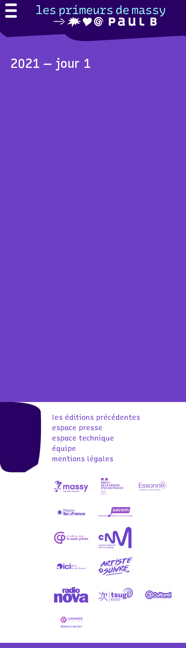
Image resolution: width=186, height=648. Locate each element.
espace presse (77, 428)
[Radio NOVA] (71, 603)
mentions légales (82, 459)
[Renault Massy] (71, 631)
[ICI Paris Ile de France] (71, 574)
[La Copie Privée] (71, 546)
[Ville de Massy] (71, 494)
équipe (64, 448)
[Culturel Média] (158, 603)
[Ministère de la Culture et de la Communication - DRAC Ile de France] (112, 494)
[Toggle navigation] (11, 11)
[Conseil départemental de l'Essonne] (152, 494)
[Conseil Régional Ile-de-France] (71, 520)
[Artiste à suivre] (115, 574)
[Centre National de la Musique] (115, 546)
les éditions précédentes (96, 417)
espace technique (83, 438)
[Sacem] (115, 520)
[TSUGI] (115, 603)
